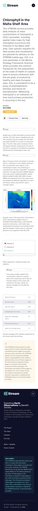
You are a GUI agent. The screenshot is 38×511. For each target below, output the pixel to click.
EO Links (7, 438)
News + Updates (9, 444)
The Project (8, 428)
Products (7, 435)
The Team (7, 431)
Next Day (25, 118)
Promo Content (9, 448)
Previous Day (13, 118)
